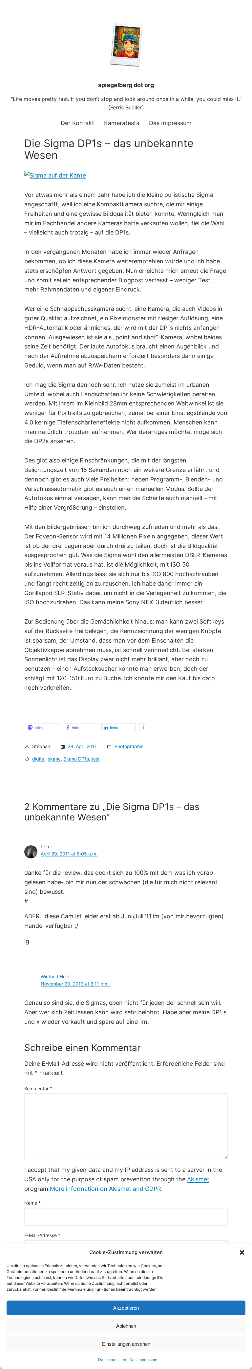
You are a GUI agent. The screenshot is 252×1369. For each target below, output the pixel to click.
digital (38, 758)
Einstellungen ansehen (126, 1344)
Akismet (198, 1179)
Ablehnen (126, 1326)
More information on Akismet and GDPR (105, 1188)
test (96, 758)
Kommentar (38, 1088)
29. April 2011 (82, 746)
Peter (46, 846)
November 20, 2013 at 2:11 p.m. (75, 983)
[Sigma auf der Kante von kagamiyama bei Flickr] (55, 175)
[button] (242, 1252)
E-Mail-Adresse (42, 1235)
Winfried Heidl (56, 976)
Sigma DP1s (76, 758)
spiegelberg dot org (126, 85)
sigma (54, 758)
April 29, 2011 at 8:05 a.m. (69, 853)
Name (32, 1203)
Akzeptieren (126, 1308)
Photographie (129, 746)
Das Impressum (112, 1359)
